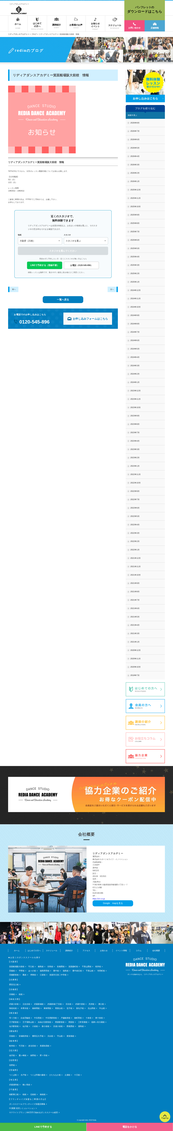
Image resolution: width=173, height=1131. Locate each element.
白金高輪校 (25, 1018)
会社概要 (156, 950)
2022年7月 (135, 499)
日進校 (12, 1036)
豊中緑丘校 (77, 971)
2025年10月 (135, 207)
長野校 (12, 1065)
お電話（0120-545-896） (81, 265)
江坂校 (43, 975)
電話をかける (129, 1126)
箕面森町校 (73, 966)
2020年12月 (135, 650)
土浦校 (67, 1075)
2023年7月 (135, 433)
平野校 (21, 971)
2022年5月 (135, 516)
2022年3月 (135, 533)
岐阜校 (12, 1046)
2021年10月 (135, 575)
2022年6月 (135, 508)
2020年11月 (135, 659)
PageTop (165, 1118)
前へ (14, 289)
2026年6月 (135, 139)
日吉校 (68, 1004)
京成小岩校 (58, 1026)
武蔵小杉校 (14, 1004)
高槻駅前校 (14, 975)
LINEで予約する (43, 1126)
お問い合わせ (134, 28)
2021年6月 (135, 608)
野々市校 (43, 1055)
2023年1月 (135, 466)
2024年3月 (135, 366)
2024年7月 (135, 332)
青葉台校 (59, 1008)
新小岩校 (45, 1026)
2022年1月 (135, 550)
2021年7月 (135, 600)
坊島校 (50, 966)
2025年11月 (135, 198)
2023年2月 (135, 458)
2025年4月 (135, 257)
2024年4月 (135, 357)
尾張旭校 (70, 1036)
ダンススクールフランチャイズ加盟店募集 (27, 1104)
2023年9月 (135, 416)
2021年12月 (135, 558)
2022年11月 (135, 474)
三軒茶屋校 (82, 1022)
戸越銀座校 (65, 1018)
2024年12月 (135, 290)
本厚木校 (24, 1008)
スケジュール (51, 950)
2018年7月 (135, 675)
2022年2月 (135, 541)
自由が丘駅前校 (44, 1022)
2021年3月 (135, 633)
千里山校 (89, 971)
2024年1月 (135, 382)
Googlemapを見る (113, 903)
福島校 (66, 971)
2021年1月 (135, 642)
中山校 (102, 1008)
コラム (139, 950)
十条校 (88, 1018)
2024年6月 (135, 340)
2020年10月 (135, 667)
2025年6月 (135, 240)
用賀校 (71, 1022)
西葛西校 (70, 1026)
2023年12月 (135, 391)
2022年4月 (135, 525)
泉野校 (33, 1055)
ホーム (17, 950)
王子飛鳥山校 (28, 1022)
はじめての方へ (34, 950)
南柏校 (43, 1094)
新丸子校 (80, 1008)
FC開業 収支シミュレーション (22, 1108)
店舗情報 (155, 28)
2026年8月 (135, 123)
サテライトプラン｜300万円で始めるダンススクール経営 (33, 1112)
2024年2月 (135, 374)
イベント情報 (121, 950)
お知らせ (104, 950)
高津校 (91, 1004)
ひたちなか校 (55, 1075)
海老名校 (13, 1008)
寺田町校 (101, 971)
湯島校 (81, 1026)
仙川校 (25, 1026)
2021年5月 (135, 617)
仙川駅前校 (14, 1026)
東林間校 (47, 1008)
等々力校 (13, 1018)
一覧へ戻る (63, 299)
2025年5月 (135, 248)
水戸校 (23, 1075)
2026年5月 (135, 148)
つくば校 (13, 1075)
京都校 (12, 994)
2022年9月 (135, 491)
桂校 (21, 994)
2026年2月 (135, 173)
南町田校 (78, 1018)
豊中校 (56, 971)
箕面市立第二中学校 (57, 975)
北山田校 (91, 1008)
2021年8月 (135, 592)
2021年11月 (135, 567)
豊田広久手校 (38, 1036)
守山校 (60, 1036)
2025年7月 (135, 232)
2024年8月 (135, 324)
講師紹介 (69, 950)
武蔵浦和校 (14, 1085)
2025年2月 (135, 273)
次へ (112, 289)
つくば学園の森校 (37, 1075)
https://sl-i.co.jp (99, 899)
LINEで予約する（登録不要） (44, 265)
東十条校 (99, 1018)
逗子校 (69, 1008)
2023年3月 (135, 449)
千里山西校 (86, 966)
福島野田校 (44, 971)
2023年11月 (135, 399)
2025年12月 (135, 190)
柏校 (24, 1094)
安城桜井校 (23, 1036)
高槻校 (12, 971)
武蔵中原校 (80, 1004)
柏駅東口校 (14, 1094)
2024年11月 (135, 299)
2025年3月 (135, 265)
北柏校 (33, 1094)
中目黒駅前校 (51, 1018)
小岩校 (35, 1026)
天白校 (50, 1036)
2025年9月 (135, 215)
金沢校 (12, 1055)
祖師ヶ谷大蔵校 (98, 1022)
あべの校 (32, 971)
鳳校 (24, 975)
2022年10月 (135, 483)
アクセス (86, 950)
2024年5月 (135, 349)
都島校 (41, 966)
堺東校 (33, 975)
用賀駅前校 (59, 1022)
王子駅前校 (14, 1022)
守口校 (31, 966)
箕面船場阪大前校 (16, 966)
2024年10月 (135, 307)
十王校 (77, 1075)
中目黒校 (38, 1018)
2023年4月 (135, 441)
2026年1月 (135, 181)
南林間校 (36, 1008)
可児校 (21, 1046)
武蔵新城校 (39, 1004)
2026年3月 (135, 165)
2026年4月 (135, 156)
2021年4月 (135, 625)
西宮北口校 (14, 984)
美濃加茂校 (44, 1046)
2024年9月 (135, 315)
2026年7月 (135, 131)
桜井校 (98, 966)
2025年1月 (135, 282)
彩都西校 (61, 966)
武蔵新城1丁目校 (54, 1004)
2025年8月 (135, 223)
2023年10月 (135, 407)
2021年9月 (135, 583)
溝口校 (101, 1004)
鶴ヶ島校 (26, 1085)
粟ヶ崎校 (22, 1055)
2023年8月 (135, 424)
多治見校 (32, 1046)
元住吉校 (26, 1004)
